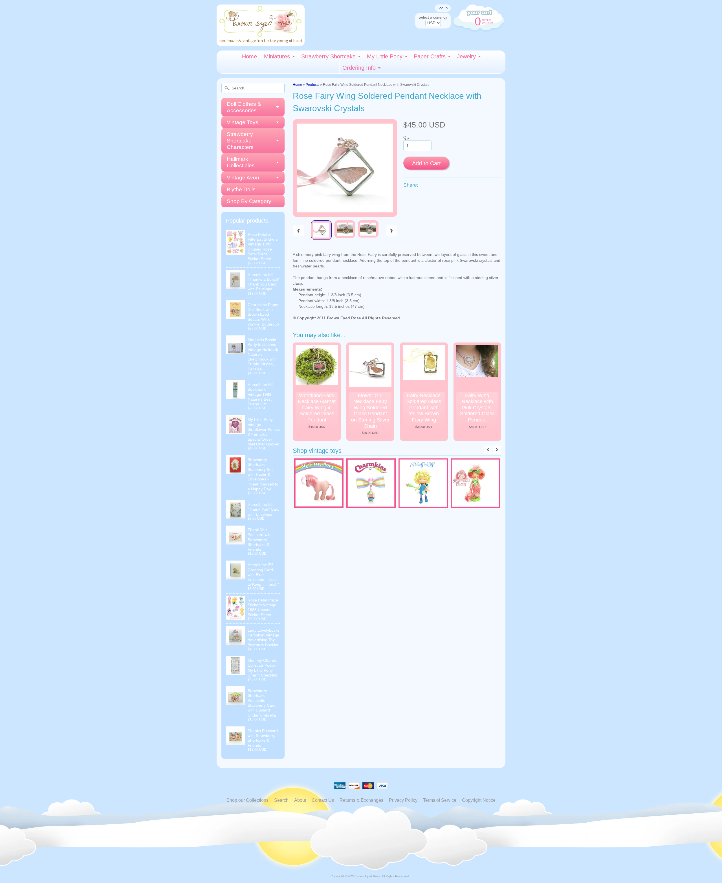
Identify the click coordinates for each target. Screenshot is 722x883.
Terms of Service (439, 800)
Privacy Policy (403, 800)
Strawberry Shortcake (328, 56)
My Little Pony (384, 56)
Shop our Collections (247, 800)
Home (249, 56)
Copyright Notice (479, 800)
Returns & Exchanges (361, 800)
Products (312, 84)
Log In (442, 8)
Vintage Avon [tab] (243, 178)
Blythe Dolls (241, 189)
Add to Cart (426, 163)
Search (281, 800)
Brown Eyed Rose (367, 876)
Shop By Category (249, 201)
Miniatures (277, 56)
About (300, 800)
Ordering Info (359, 68)
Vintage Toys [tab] (242, 122)
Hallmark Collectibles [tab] (241, 162)
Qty (406, 137)
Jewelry (466, 56)
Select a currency (433, 17)
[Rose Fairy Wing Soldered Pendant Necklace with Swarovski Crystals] (321, 230)
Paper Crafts (430, 56)
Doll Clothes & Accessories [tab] (244, 107)
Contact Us (323, 800)
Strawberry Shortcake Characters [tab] (240, 140)
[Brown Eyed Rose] (261, 42)
